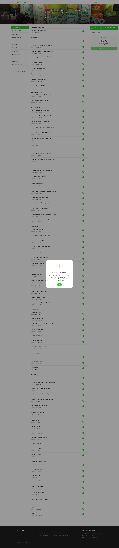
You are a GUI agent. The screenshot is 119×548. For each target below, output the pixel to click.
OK (59, 284)
